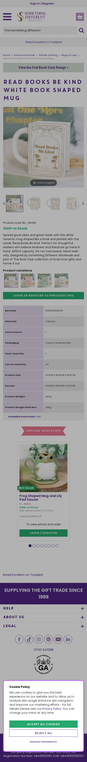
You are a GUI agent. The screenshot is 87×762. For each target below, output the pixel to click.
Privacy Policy (51, 709)
